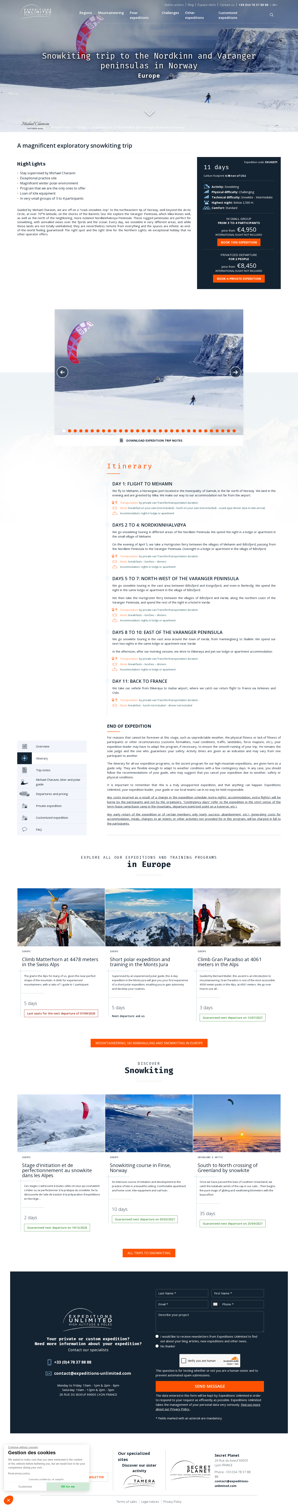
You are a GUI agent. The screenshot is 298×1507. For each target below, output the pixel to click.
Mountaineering (111, 13)
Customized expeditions (228, 15)
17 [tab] (155, 431)
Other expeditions (194, 15)
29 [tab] (223, 431)
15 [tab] (143, 431)
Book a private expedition (239, 278)
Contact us (227, 5)
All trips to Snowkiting (149, 1253)
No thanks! (167, 1346)
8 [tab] (104, 431)
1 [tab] (64, 431)
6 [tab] (92, 431)
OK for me (68, 1486)
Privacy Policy (172, 1501)
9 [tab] (109, 431)
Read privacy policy (19, 1473)
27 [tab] (211, 431)
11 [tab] (121, 431)
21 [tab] (177, 431)
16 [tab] (149, 431)
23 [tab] (189, 431)
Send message (210, 1386)
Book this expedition (239, 242)
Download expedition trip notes (154, 440)
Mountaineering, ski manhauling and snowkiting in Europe (149, 1043)
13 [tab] (132, 431)
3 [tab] (75, 431)
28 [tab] (217, 431)
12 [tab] (126, 431)
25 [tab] (200, 431)
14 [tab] (138, 431)
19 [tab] (166, 431)
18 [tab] (160, 431)
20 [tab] (172, 431)
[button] (8, 1500)
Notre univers (174, 5)
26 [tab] (206, 431)
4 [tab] (81, 431)
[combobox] (216, 1304)
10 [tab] (115, 431)
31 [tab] (234, 431)
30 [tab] (228, 431)
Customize (25, 1486)
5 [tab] (87, 431)
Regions (85, 13)
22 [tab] (183, 431)
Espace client (207, 5)
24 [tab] (194, 431)
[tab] (52, 746)
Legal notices (150, 1501)
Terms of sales (127, 1501)
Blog (191, 5)
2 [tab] (70, 431)
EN (274, 5)
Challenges (170, 13)
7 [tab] (98, 431)
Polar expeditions (139, 15)
